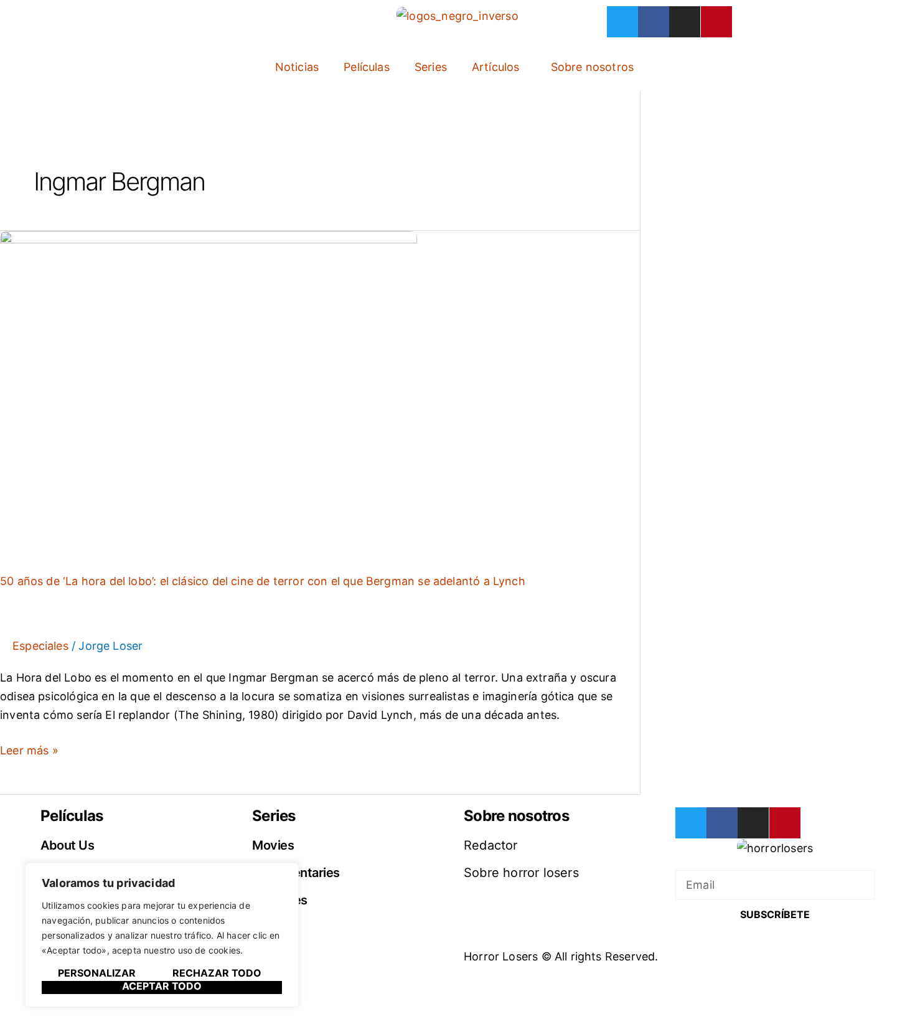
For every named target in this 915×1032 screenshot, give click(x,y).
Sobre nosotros (592, 66)
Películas (367, 66)
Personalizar (97, 973)
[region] (162, 935)
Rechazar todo (216, 973)
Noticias (297, 66)
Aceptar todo (162, 986)
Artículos (496, 66)
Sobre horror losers (521, 872)
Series (431, 66)
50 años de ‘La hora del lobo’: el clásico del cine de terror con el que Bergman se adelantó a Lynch (262, 581)
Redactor (491, 845)
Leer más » (29, 749)
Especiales (40, 645)
